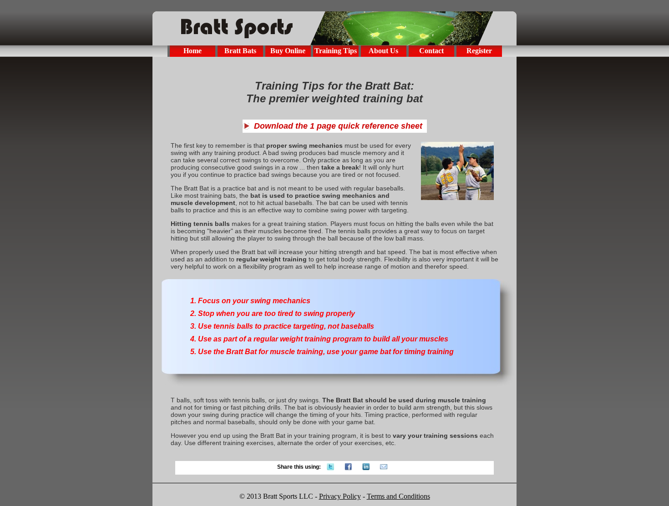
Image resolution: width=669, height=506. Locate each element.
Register (479, 51)
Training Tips (335, 51)
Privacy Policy (340, 496)
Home (192, 51)
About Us (383, 51)
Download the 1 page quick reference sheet (338, 125)
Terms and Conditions (398, 496)
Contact (431, 51)
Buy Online (287, 51)
